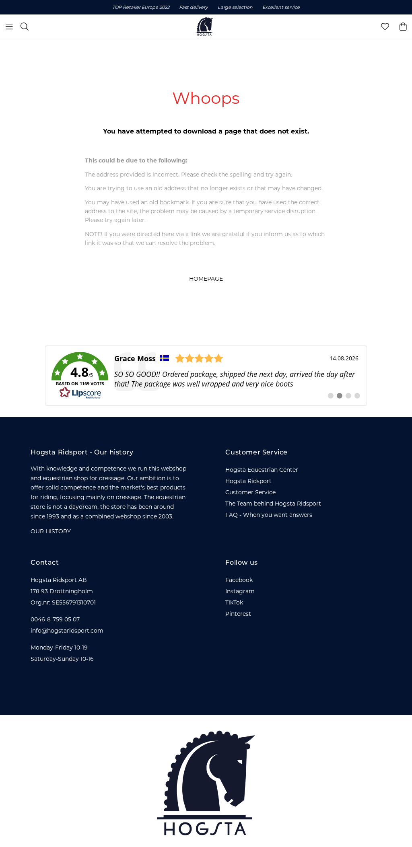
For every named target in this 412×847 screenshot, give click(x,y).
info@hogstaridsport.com (67, 630)
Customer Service (250, 492)
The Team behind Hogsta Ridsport (273, 503)
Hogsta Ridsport (248, 481)
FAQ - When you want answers (268, 514)
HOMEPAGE (206, 278)
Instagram (240, 591)
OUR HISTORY (51, 531)
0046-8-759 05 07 (55, 619)
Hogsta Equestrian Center (261, 469)
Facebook (239, 580)
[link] (206, 375)
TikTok (234, 602)
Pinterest (238, 613)
